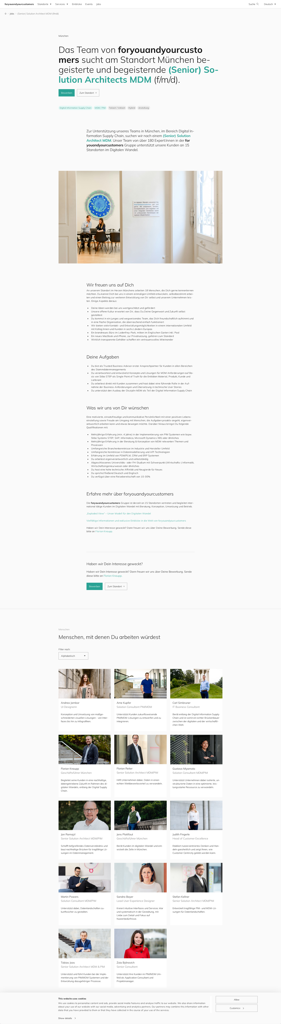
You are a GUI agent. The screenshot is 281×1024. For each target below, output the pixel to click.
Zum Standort (86, 92)
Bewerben (66, 92)
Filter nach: (64, 649)
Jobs (98, 4)
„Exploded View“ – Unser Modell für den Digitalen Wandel (118, 513)
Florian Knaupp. (104, 531)
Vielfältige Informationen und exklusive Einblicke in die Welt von (136, 520)
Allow (237, 999)
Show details (65, 1018)
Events (89, 4)
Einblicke (77, 4)
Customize (235, 1008)
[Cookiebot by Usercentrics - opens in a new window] (39, 1018)
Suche (252, 4)
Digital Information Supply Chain (75, 108)
